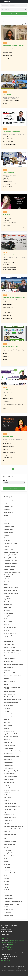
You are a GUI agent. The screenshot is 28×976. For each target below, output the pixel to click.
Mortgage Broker (7, 349)
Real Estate (6, 48)
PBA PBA (6, 950)
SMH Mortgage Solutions (10, 346)
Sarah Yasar (6, 214)
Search (14, 13)
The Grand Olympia (8, 172)
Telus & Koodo (7, 390)
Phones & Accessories (8, 392)
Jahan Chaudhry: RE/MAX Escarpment (14, 297)
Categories (21, 966)
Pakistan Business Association (12, 940)
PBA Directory (7, 1)
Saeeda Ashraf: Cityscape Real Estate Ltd (15, 45)
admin (10, 48)
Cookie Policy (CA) (14, 968)
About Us (3, 937)
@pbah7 (7, 944)
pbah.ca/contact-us (5, 960)
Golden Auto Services (9, 255)
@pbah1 (6, 946)
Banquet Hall (6, 175)
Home (5, 966)
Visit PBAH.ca (4, 938)
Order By (5, 480)
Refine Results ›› (14, 488)
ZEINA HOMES (7, 94)
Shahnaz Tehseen (8, 436)
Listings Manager (6, 98)
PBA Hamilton (8, 948)
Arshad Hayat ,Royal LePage (11, 131)
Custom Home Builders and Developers (11, 97)
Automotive (6, 257)
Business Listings (12, 966)
